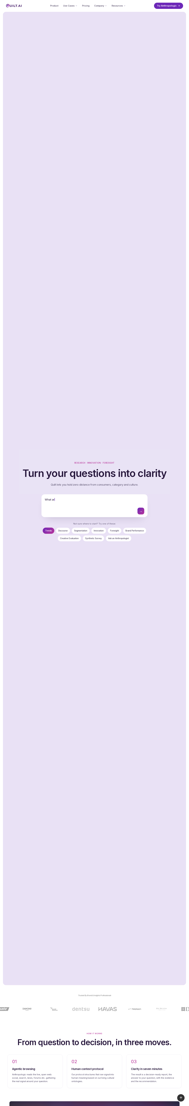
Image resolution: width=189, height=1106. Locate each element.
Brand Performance (135, 531)
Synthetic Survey (93, 538)
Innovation (99, 531)
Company (99, 5)
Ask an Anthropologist (118, 538)
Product (54, 5)
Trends (48, 531)
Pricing (85, 5)
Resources (117, 5)
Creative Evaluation (69, 538)
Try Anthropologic (167, 5)
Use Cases (69, 5)
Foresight (114, 531)
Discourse (63, 531)
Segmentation (80, 531)
